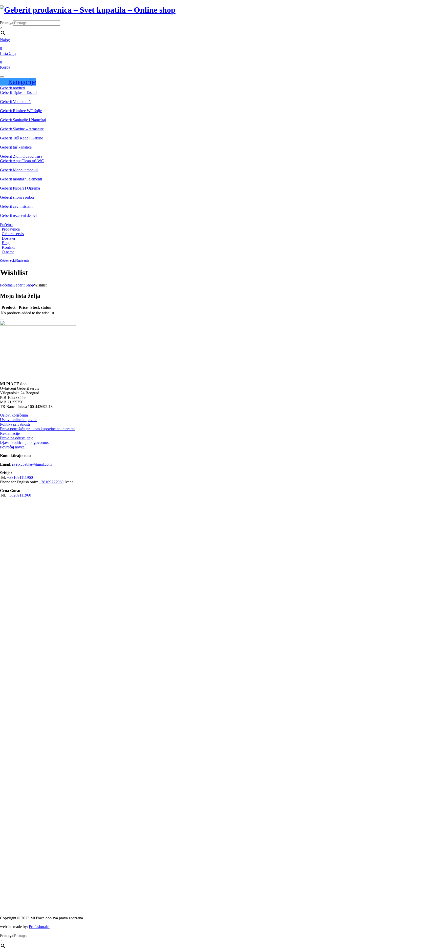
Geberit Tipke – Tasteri (18, 92)
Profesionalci (39, 926)
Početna (6, 224)
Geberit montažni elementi (21, 179)
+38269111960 (19, 495)
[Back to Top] (2, 319)
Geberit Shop (23, 285)
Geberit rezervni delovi (18, 215)
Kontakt (8, 247)
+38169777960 (51, 482)
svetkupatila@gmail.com (32, 464)
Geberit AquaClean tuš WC (22, 161)
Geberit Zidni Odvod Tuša (21, 156)
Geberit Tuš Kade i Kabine (21, 138)
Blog (6, 243)
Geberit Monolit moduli (19, 170)
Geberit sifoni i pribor (17, 197)
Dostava (8, 238)
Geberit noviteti (12, 88)
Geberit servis (13, 234)
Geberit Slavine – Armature (22, 129)
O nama (8, 252)
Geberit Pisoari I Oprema (20, 188)
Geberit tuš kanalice (16, 147)
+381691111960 (20, 477)
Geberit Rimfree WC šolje (21, 111)
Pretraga (6, 22)
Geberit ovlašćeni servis (14, 260)
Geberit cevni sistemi (16, 206)
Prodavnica (11, 229)
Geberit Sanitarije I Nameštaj (23, 120)
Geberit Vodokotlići (15, 101)
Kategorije (22, 82)
